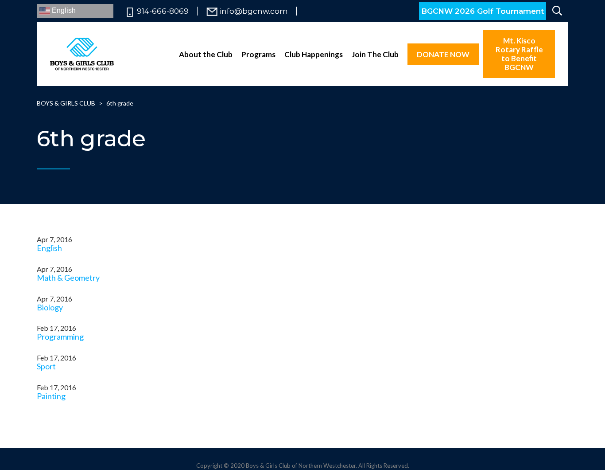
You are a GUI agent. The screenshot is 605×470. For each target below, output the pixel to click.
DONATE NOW (443, 54)
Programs (258, 54)
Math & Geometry (68, 277)
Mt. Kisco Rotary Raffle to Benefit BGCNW (519, 54)
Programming (60, 336)
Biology (50, 307)
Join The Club (375, 54)
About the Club (206, 54)
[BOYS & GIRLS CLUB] (82, 54)
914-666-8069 (163, 11)
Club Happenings (313, 54)
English (63, 10)
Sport (46, 366)
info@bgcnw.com (254, 11)
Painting (51, 396)
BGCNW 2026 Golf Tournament (482, 11)
